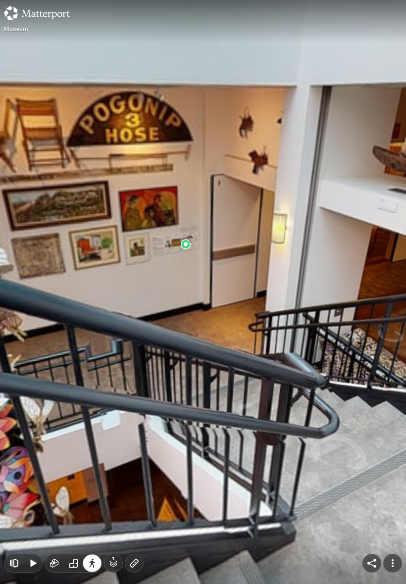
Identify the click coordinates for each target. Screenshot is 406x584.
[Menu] (392, 563)
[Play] (33, 563)
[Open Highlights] (14, 563)
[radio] (54, 563)
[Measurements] (134, 563)
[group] (73, 563)
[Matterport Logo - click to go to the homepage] (37, 13)
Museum (16, 29)
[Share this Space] (371, 563)
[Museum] (203, 292)
